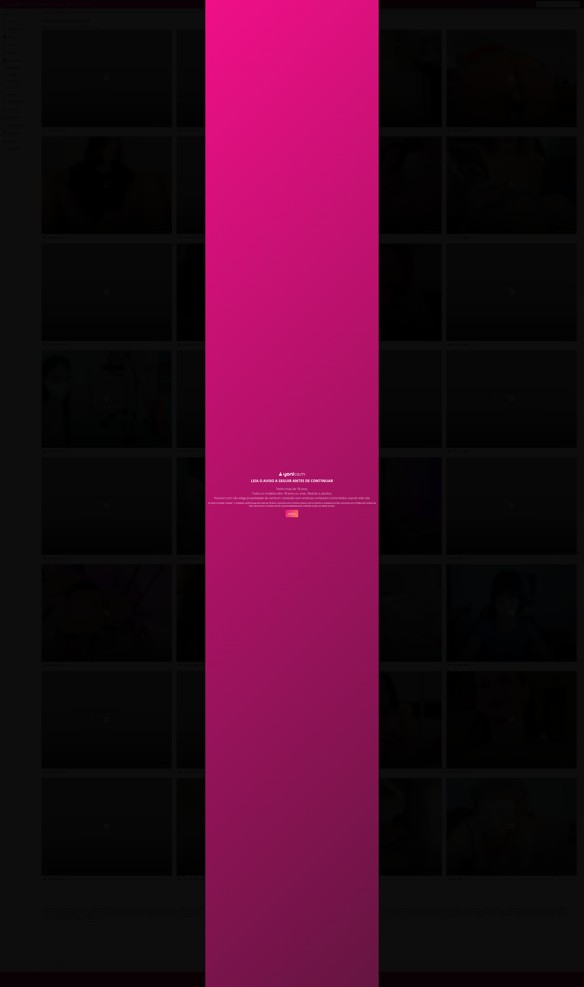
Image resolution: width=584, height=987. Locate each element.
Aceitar (292, 513)
